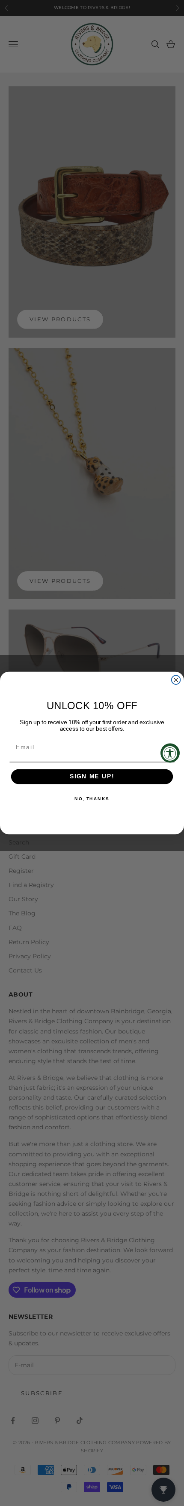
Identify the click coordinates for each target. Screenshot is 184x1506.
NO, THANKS (92, 799)
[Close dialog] (176, 679)
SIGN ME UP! (92, 777)
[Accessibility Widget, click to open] (170, 753)
